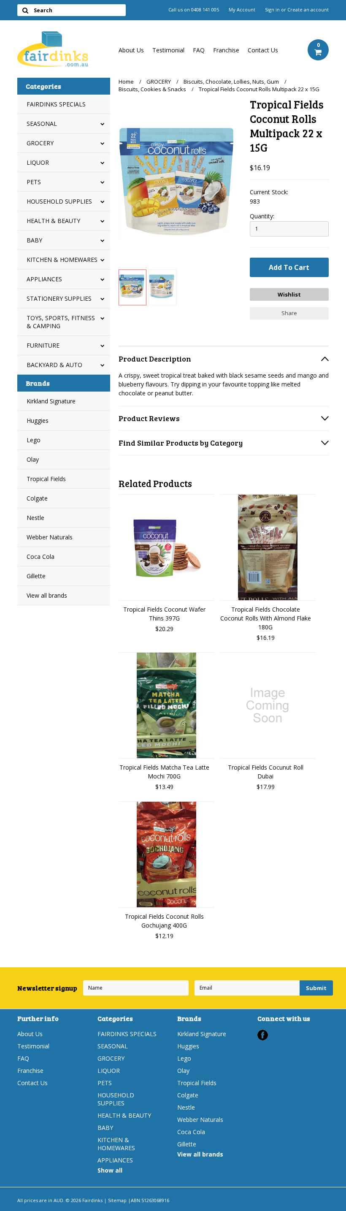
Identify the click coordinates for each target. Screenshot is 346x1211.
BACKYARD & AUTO (54, 365)
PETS (34, 182)
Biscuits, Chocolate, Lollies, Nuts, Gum (231, 81)
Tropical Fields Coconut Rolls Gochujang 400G (164, 920)
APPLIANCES (44, 279)
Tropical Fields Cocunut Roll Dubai (265, 771)
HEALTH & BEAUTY (53, 221)
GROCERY (40, 143)
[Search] (25, 10)
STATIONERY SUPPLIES (59, 298)
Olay (33, 459)
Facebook (262, 1035)
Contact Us (263, 50)
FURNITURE (43, 345)
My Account (242, 10)
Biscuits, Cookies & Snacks (152, 89)
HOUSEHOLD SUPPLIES (59, 201)
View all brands (47, 595)
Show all (109, 1170)
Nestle (35, 518)
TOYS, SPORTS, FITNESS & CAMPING (61, 322)
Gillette (36, 576)
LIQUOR (38, 162)
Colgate (37, 498)
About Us (131, 50)
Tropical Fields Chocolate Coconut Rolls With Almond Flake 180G (265, 618)
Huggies (38, 420)
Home (126, 81)
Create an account (308, 10)
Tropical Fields (46, 479)
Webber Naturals (50, 537)
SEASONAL (42, 124)
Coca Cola (40, 556)
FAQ (199, 50)
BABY (34, 240)
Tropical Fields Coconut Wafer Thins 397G (164, 613)
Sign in (272, 10)
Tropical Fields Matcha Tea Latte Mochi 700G (164, 771)
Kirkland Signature (51, 401)
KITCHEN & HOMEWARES (62, 260)
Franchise (226, 50)
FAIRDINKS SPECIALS (56, 104)
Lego (34, 440)
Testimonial (168, 50)
